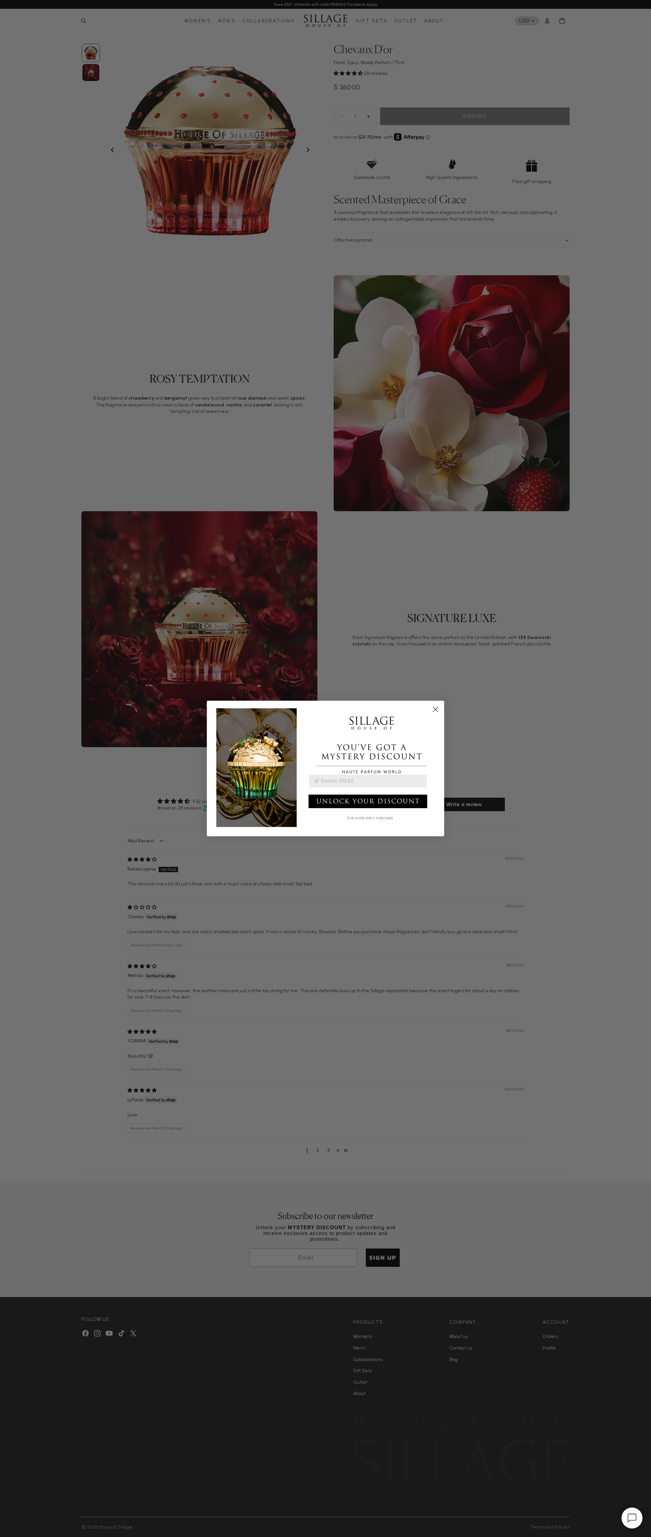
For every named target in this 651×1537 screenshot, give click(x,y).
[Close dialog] (435, 709)
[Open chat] (632, 1518)
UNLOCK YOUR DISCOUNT (368, 801)
